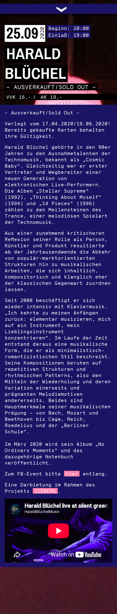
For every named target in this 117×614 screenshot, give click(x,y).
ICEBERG (45, 491)
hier (72, 473)
